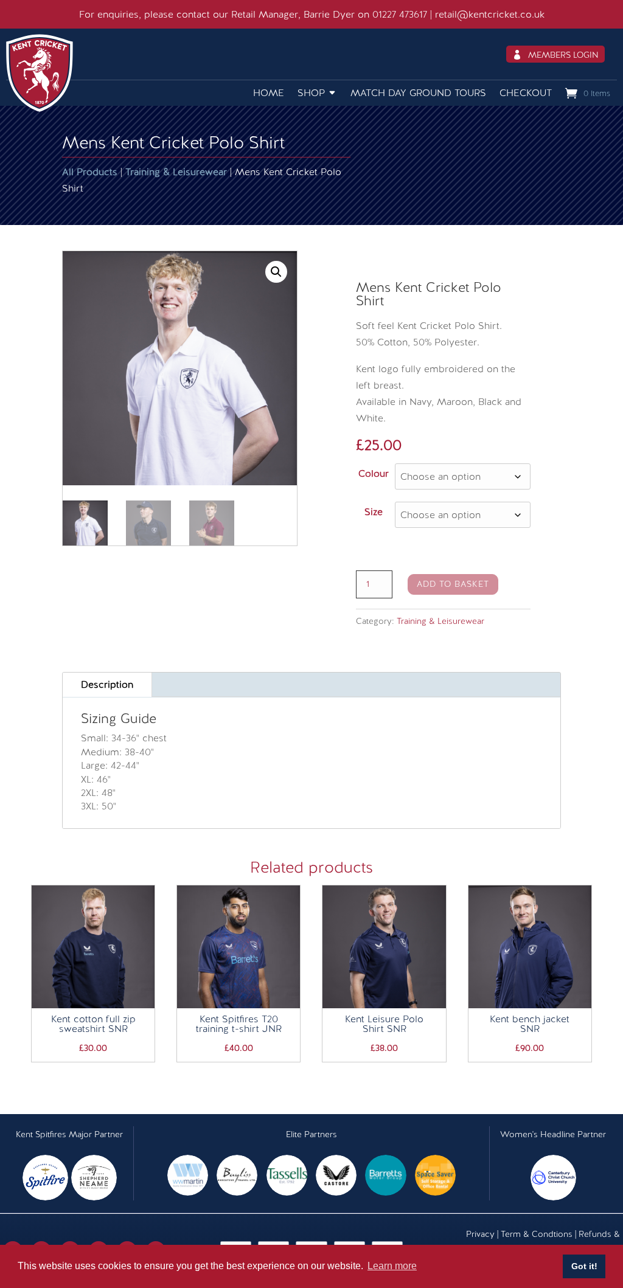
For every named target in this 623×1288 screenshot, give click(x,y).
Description (107, 684)
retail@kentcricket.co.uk (490, 14)
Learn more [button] (392, 1266)
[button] (276, 272)
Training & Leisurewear (176, 171)
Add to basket (453, 583)
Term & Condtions (537, 1233)
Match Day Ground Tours (418, 92)
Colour (373, 473)
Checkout (525, 92)
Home (268, 92)
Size (373, 511)
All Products (89, 171)
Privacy (480, 1233)
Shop (311, 92)
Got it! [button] (584, 1266)
